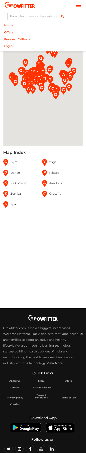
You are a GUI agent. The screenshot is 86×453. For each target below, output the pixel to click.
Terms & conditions (41, 396)
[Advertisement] (43, 261)
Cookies (15, 404)
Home (8, 25)
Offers (8, 32)
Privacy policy (15, 398)
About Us (14, 381)
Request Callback (17, 39)
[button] (65, 81)
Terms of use (68, 398)
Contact (15, 388)
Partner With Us (41, 388)
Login (8, 46)
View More (55, 363)
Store (41, 381)
